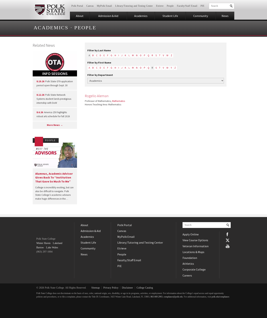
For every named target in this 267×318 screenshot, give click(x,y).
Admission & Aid (108, 16)
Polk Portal (77, 6)
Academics (140, 16)
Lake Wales (52, 247)
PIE (203, 6)
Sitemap (95, 287)
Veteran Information (196, 246)
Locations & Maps (193, 252)
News (225, 16)
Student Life (170, 16)
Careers (187, 275)
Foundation (190, 258)
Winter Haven (43, 243)
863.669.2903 (157, 297)
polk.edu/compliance (220, 297)
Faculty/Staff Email (187, 6)
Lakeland (57, 243)
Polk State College (49, 10)
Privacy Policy (110, 287)
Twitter (227, 240)
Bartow (40, 247)
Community (200, 16)
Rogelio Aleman (97, 96)
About (80, 16)
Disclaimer (127, 287)
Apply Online (191, 234)
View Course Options (195, 240)
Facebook (227, 234)
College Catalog (145, 287)
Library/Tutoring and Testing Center (134, 6)
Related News (44, 45)
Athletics (188, 263)
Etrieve (159, 6)
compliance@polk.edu (173, 297)
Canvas (90, 6)
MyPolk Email (104, 6)
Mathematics (118, 101)
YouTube (227, 246)
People (170, 6)
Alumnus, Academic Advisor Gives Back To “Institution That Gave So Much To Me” (54, 177)
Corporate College (194, 269)
